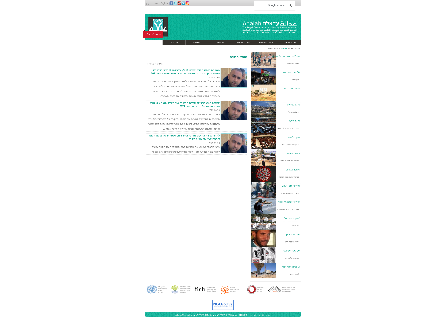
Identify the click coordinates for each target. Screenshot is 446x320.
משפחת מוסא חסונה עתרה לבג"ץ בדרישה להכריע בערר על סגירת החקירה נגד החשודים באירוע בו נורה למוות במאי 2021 (185, 72)
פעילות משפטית (266, 42)
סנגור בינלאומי (244, 42)
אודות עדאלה (290, 42)
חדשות (220, 42)
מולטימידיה (174, 42)
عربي (147, 3)
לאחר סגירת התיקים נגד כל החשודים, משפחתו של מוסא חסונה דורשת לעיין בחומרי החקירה (184, 137)
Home (284, 48)
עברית (155, 3)
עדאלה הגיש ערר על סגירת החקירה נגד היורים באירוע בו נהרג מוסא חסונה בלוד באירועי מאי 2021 (185, 105)
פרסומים (197, 42)
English (164, 3)
